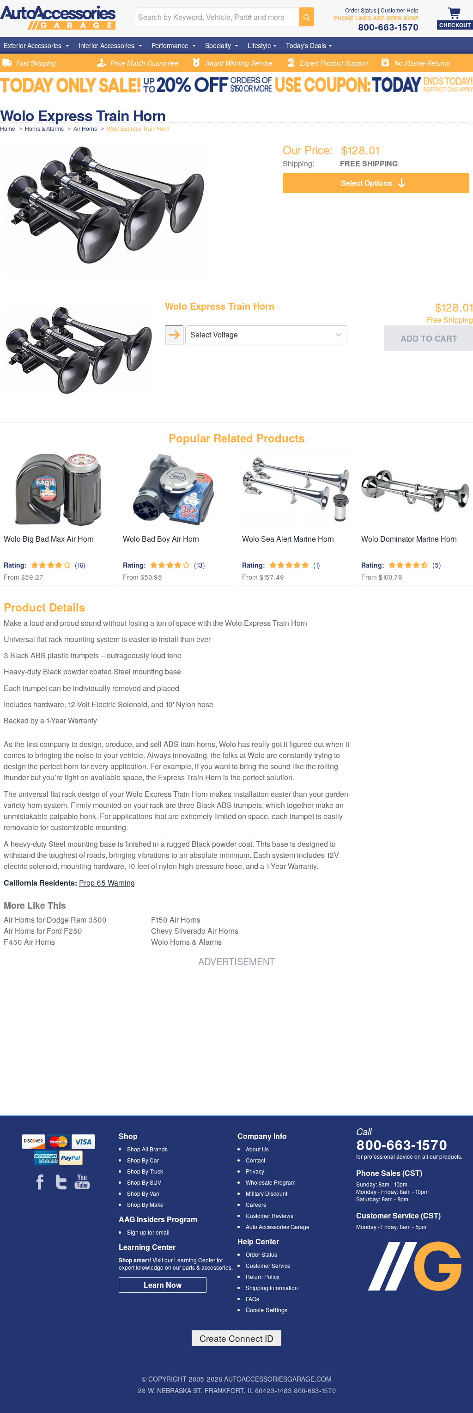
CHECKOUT (455, 25)
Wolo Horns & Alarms (186, 941)
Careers (256, 1204)
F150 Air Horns (175, 919)
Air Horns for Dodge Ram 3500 (55, 919)
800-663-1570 (401, 1144)
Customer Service (268, 1265)
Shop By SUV (144, 1182)
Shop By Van (143, 1193)
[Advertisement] (111, 1039)
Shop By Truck (145, 1171)
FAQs (252, 1299)
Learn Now (163, 1284)
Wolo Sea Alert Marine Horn (288, 538)
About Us (257, 1149)
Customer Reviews (269, 1215)
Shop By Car (143, 1160)
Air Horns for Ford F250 (43, 930)
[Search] (306, 16)
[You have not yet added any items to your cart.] (455, 13)
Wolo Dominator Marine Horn (409, 538)
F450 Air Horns (29, 941)
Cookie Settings (266, 1309)
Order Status (360, 10)
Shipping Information (272, 1287)
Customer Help (399, 10)
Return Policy (262, 1276)
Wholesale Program (271, 1182)
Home (7, 129)
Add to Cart (428, 338)
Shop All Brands (147, 1149)
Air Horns (85, 129)
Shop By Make (145, 1204)
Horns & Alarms (44, 129)
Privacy (255, 1171)
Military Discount (266, 1193)
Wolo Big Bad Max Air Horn (49, 538)
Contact (255, 1160)
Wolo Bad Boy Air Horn (161, 538)
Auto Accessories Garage (277, 1226)
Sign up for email (148, 1232)
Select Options (366, 182)
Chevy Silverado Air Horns (194, 930)
